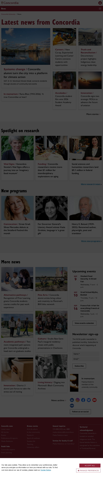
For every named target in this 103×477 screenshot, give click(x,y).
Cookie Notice (46, 470)
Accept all (90, 466)
